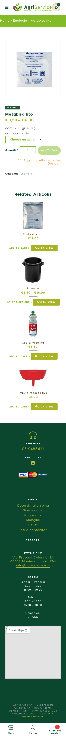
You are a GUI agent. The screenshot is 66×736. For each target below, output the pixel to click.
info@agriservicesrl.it (33, 565)
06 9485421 (33, 449)
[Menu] (9, 7)
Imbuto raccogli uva (33, 393)
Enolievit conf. (33, 234)
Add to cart (49, 150)
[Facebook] (33, 463)
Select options (18, 302)
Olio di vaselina (33, 343)
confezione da (17, 133)
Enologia (20, 20)
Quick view (44, 247)
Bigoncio (33, 288)
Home (5, 20)
